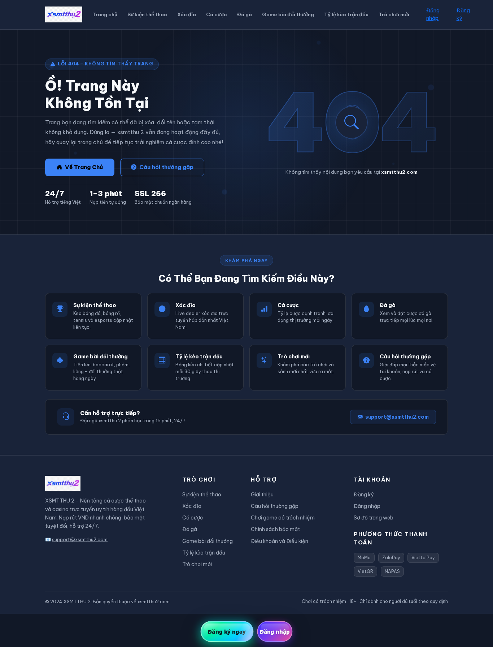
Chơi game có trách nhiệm (283, 517)
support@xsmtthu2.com (397, 417)
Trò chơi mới (394, 14)
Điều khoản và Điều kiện (279, 541)
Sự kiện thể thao (147, 14)
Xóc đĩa (186, 14)
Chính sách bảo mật (275, 529)
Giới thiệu (262, 494)
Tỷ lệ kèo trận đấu (346, 14)
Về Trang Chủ (84, 167)
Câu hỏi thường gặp (166, 167)
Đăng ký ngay (227, 631)
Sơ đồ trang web (373, 517)
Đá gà (244, 14)
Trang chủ (104, 14)
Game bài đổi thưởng (288, 14)
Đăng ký (463, 14)
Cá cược (216, 14)
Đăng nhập (433, 14)
